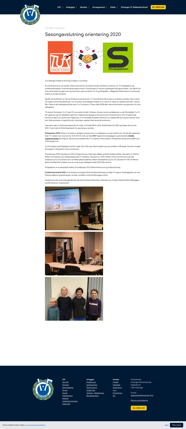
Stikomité (66, 404)
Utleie (113, 7)
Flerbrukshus (91, 387)
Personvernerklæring (139, 400)
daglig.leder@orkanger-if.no (142, 395)
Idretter (83, 7)
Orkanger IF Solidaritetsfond (134, 7)
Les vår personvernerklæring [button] (35, 425)
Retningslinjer (68, 387)
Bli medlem (158, 7)
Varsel (64, 393)
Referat (65, 398)
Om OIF (65, 382)
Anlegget (70, 7)
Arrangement (98, 7)
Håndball (116, 385)
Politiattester (67, 396)
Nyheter (65, 385)
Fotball (115, 382)
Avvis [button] (166, 425)
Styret (65, 390)
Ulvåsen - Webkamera (95, 393)
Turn (115, 390)
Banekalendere (92, 396)
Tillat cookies (176, 425)
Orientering (117, 393)
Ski (114, 396)
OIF (59, 7)
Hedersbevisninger (70, 401)
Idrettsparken (91, 385)
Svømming (117, 387)
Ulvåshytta (90, 390)
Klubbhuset (91, 382)
